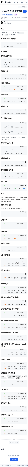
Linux (15, 14)
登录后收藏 (15, 443)
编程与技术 (10, 14)
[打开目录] (25, 11)
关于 (11, 465)
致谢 (14, 465)
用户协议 (2, 465)
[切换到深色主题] (22, 2)
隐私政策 (7, 465)
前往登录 (14, 459)
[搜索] (14, 2)
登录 (26, 2)
